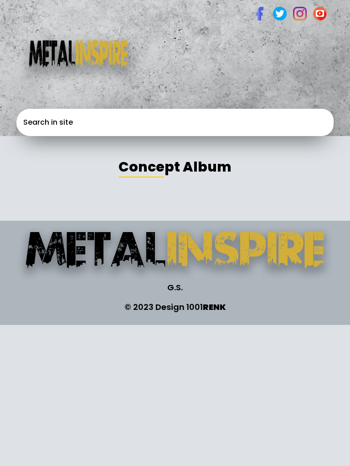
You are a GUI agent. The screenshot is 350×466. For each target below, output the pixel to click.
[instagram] (300, 13)
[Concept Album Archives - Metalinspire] (175, 253)
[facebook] (260, 13)
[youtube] (320, 13)
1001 (206, 307)
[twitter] (280, 13)
